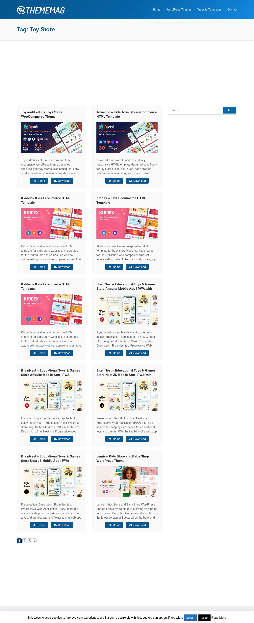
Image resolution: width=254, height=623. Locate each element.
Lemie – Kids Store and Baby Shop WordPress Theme (122, 458)
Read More (218, 617)
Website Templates (209, 9)
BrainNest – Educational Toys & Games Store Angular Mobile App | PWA (50, 372)
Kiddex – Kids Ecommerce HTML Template (46, 200)
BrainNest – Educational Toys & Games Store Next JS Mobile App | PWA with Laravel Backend (126, 374)
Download (63, 181)
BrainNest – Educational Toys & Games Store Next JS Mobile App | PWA (50, 458)
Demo (41, 181)
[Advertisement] (127, 72)
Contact (232, 9)
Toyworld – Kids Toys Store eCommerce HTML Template (126, 114)
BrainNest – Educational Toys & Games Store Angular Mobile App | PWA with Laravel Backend (126, 288)
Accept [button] (190, 617)
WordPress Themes (178, 9)
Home (157, 9)
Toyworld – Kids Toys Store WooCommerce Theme (41, 114)
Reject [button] (204, 617)
